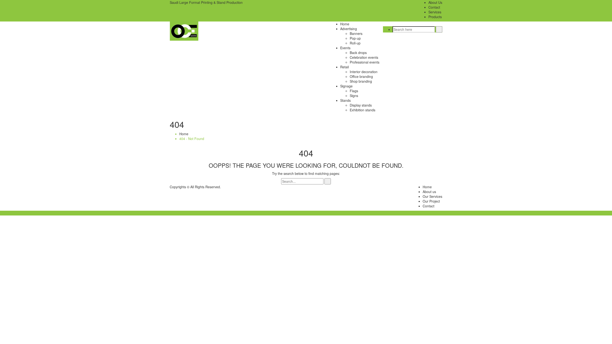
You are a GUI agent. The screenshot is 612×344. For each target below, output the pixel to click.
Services (434, 12)
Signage (346, 86)
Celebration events (364, 57)
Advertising (348, 28)
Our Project (431, 201)
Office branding (361, 76)
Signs (354, 95)
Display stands (361, 105)
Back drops (358, 52)
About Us (435, 2)
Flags (354, 90)
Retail (344, 66)
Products (435, 16)
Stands (345, 100)
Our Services (432, 196)
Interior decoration (363, 71)
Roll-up (355, 43)
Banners (356, 33)
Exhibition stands (362, 110)
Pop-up (355, 38)
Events (345, 47)
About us (429, 191)
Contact (434, 7)
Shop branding (361, 81)
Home (344, 24)
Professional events (364, 62)
